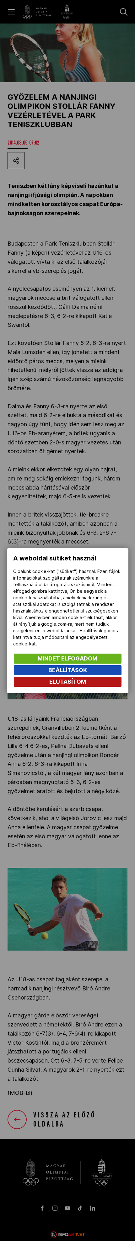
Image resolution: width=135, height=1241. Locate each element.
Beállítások (67, 670)
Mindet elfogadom (67, 658)
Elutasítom (67, 681)
